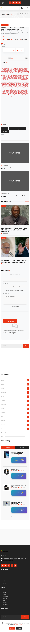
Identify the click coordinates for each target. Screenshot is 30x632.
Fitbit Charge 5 (15, 469)
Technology (13, 128)
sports (2, 384)
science (3, 424)
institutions (5, 576)
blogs (4, 580)
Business (22, 128)
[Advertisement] (15, 360)
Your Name (5, 276)
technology (3, 392)
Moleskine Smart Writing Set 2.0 (18, 486)
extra (2, 416)
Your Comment (6, 293)
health (2, 408)
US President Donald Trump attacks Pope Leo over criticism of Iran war (14, 261)
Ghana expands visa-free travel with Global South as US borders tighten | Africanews (14, 230)
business (3, 388)
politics (2, 380)
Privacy (4, 594)
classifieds (5, 584)
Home (3, 14)
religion (3, 412)
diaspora (3, 428)
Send (25, 616)
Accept (11, 628)
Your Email (5, 283)
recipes (4, 582)
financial (3, 420)
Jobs (2, 436)
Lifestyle (5, 131)
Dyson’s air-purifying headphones (16, 503)
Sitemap (5, 602)
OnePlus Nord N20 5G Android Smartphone (17, 453)
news (8, 14)
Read (16, 39)
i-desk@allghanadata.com (7, 560)
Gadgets (8, 447)
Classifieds (3, 432)
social (26, 39)
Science (5, 128)
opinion (3, 400)
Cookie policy (18, 624)
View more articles (15, 517)
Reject (19, 628)
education (3, 404)
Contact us (5, 604)
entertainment (6, 578)
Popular (22, 447)
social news (4, 24)
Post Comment (10, 321)
